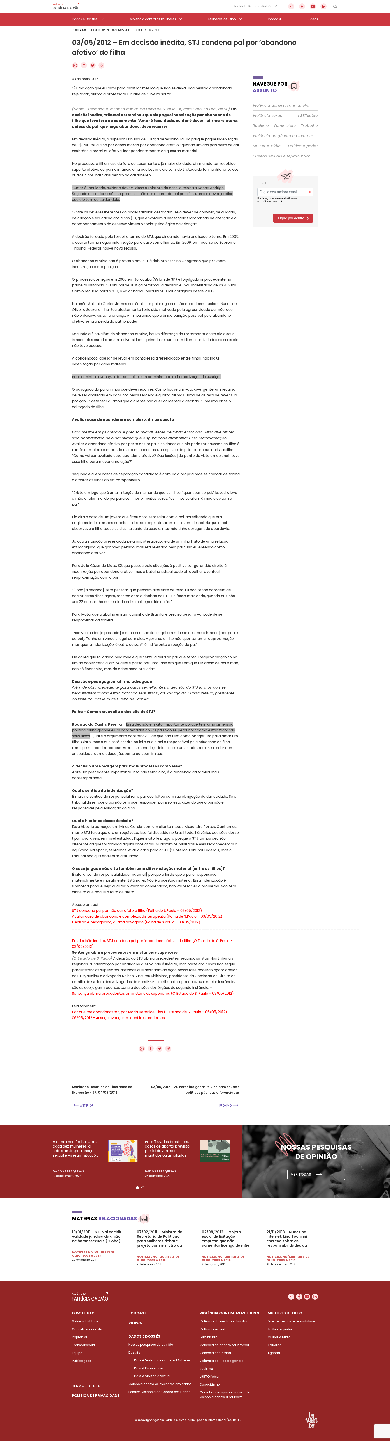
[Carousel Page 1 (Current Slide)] (137, 1187)
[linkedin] (323, 6)
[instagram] (291, 6)
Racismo (261, 126)
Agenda (274, 1353)
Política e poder (303, 146)
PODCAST (137, 1313)
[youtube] (313, 6)
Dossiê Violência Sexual (152, 1376)
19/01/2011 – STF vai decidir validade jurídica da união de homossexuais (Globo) (97, 1236)
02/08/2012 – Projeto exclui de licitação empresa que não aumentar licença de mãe (225, 1239)
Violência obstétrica (215, 1353)
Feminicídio (285, 126)
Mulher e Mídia (267, 146)
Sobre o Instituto (85, 1321)
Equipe (77, 1353)
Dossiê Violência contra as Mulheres (162, 1360)
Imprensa (79, 1337)
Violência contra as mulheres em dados (159, 1384)
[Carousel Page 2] (142, 1187)
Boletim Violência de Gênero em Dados (159, 1392)
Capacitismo (210, 1384)
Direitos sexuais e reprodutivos (282, 156)
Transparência (83, 1345)
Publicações (81, 1361)
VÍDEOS (135, 1322)
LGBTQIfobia (209, 1376)
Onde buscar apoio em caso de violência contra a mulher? (225, 1394)
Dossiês (134, 1352)
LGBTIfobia (308, 116)
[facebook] (302, 6)
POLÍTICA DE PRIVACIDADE (95, 1395)
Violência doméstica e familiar (282, 105)
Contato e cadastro (87, 1329)
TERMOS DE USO (86, 1385)
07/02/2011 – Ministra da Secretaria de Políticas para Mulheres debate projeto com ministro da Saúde (159, 1239)
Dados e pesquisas (68, 1171)
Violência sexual (268, 116)
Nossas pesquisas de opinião (150, 1344)
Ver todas (301, 1174)
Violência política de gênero (222, 1361)
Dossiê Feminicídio (148, 1368)
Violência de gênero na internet (283, 136)
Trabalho (309, 126)
